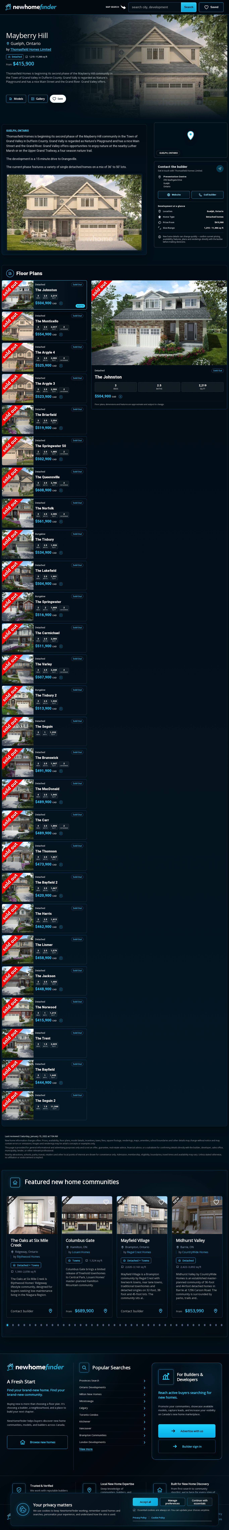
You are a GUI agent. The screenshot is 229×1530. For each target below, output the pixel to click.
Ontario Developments (92, 1387)
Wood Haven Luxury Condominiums (29, 1242)
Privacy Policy (140, 1517)
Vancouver (85, 1428)
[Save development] (51, 1202)
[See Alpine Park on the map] (105, 1310)
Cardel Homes (81, 1252)
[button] (188, 7)
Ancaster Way (133, 1240)
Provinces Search (89, 1380)
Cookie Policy (158, 1517)
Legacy (182, 1240)
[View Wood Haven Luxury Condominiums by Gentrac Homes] (32, 1215)
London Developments (92, 1442)
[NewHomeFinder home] (35, 1367)
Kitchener (84, 1421)
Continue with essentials (200, 1502)
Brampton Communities (92, 1435)
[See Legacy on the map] (215, 1310)
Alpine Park (76, 1240)
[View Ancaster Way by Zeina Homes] (142, 1215)
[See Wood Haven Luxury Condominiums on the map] (50, 1310)
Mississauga (86, 1401)
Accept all (145, 1502)
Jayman (213, 1247)
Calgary (83, 1407)
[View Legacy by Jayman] (197, 1215)
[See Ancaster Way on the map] (160, 1310)
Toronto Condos (88, 1414)
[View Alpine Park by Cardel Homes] (87, 1215)
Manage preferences (172, 1502)
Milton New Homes (90, 1394)
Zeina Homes (135, 1252)
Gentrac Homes (26, 1256)
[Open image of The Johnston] (159, 322)
